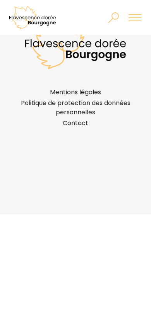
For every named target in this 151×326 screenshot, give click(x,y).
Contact (75, 123)
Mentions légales (75, 92)
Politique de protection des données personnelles (75, 107)
